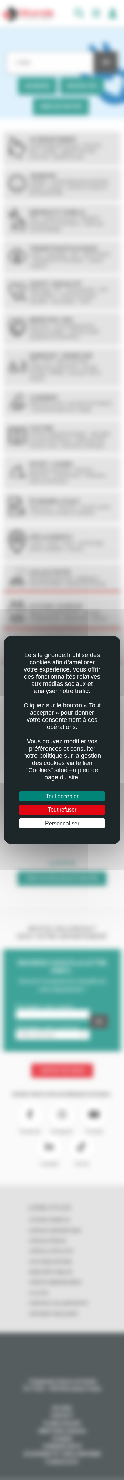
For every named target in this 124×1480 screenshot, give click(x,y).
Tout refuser (62, 810)
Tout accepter (62, 796)
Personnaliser (62, 823)
